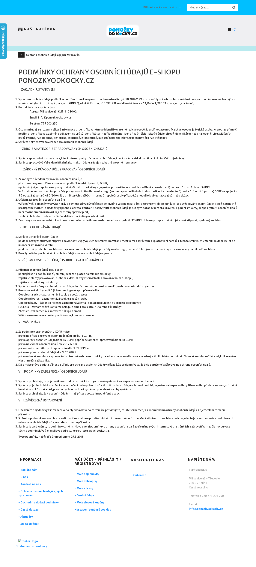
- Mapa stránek (28, 524)
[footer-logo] (39, 541)
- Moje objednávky (87, 474)
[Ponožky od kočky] (123, 31)
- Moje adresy (84, 488)
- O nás (23, 477)
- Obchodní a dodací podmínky (38, 502)
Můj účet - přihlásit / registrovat (98, 461)
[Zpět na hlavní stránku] (21, 55)
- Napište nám (27, 470)
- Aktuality (25, 516)
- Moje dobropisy (86, 481)
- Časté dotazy (28, 509)
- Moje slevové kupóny (89, 502)
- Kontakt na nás (29, 484)
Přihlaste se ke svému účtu (160, 7)
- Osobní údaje (84, 495)
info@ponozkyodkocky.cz (206, 509)
